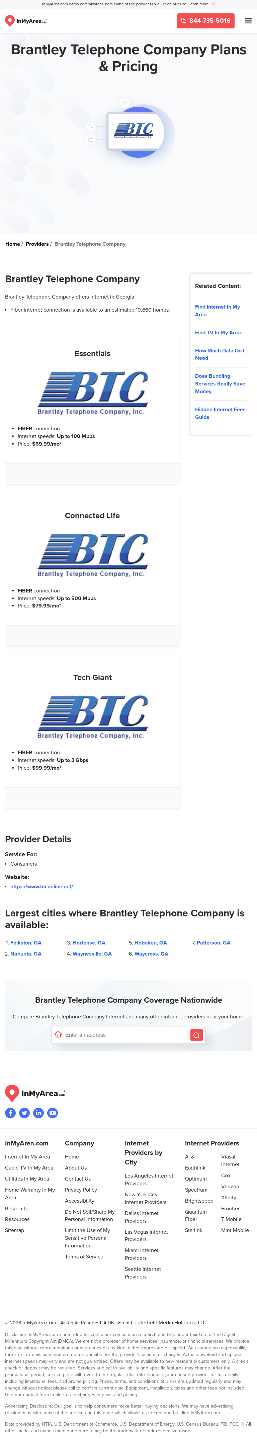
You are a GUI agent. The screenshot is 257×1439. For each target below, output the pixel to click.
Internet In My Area (27, 1156)
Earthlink (195, 1168)
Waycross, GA (151, 954)
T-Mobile (231, 1219)
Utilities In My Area (27, 1179)
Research (16, 1208)
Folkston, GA (25, 942)
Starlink (193, 1230)
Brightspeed (199, 1201)
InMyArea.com (39, 1322)
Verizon (230, 1186)
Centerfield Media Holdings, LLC (168, 1322)
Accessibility (79, 1201)
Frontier (230, 1208)
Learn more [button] (199, 4)
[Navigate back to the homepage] (26, 20)
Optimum (196, 1179)
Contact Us (78, 1179)
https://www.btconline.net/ (41, 886)
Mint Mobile (235, 1230)
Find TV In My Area (218, 332)
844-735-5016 (209, 21)
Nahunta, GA (25, 954)
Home (72, 1156)
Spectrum (196, 1190)
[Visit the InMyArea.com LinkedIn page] (38, 1113)
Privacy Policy (81, 1190)
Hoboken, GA (151, 942)
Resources (17, 1219)
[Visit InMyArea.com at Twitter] (24, 1113)
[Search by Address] (196, 1035)
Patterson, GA (214, 942)
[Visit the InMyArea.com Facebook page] (10, 1113)
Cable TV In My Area (29, 1168)
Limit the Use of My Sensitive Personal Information (87, 1238)
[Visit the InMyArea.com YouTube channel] (52, 1113)
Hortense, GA (89, 942)
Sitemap (14, 1230)
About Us (76, 1168)
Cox (226, 1175)
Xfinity (228, 1197)
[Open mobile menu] (248, 20)
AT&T (191, 1156)
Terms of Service (84, 1256)
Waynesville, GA (92, 954)
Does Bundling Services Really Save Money (220, 384)
